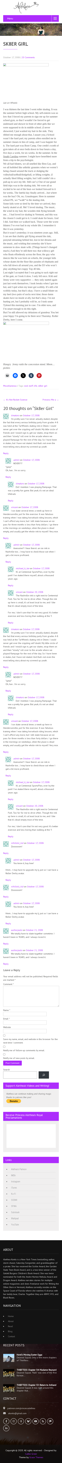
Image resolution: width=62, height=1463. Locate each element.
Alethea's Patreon (19, 1169)
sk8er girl (42, 385)
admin (16, 459)
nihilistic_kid (17, 843)
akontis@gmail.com (17, 1413)
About (11, 1321)
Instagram (15, 1181)
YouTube (15, 1224)
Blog (10, 1331)
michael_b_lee (22, 568)
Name (6, 1010)
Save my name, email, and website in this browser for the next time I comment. (30, 1041)
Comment (8, 984)
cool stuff (28, 385)
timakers (15, 415)
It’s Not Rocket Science (15, 399)
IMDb (13, 1175)
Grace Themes (36, 1457)
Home (11, 1316)
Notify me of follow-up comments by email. (24, 1050)
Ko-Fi (13, 1194)
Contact (11, 1336)
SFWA (14, 1206)
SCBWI (14, 1200)
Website (7, 1027)
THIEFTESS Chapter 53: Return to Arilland (36, 1385)
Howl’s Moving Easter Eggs (29, 1354)
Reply (6, 453)
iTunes (14, 1187)
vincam (14, 507)
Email (6, 1018)
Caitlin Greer (31, 1453)
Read (10, 1326)
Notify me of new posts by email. (19, 1058)
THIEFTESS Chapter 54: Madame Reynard (36, 1369)
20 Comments (28, 57)
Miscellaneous (10, 385)
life (35, 385)
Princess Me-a (51, 399)
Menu (10, 18)
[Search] (44, 1075)
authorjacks (16, 930)
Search (6, 1069)
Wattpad (15, 1218)
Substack (15, 1212)
